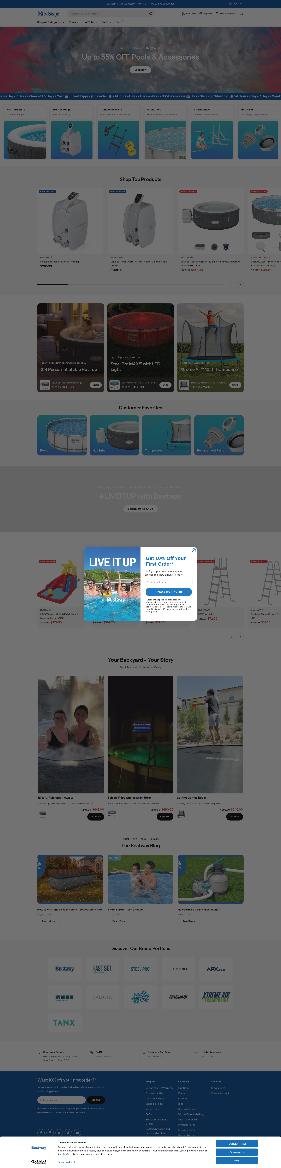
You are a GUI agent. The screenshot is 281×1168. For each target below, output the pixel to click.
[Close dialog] (194, 550)
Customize (234, 1152)
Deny (236, 1160)
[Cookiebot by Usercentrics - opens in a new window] (39, 1162)
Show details (65, 1162)
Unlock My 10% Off (168, 592)
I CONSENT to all (237, 1144)
